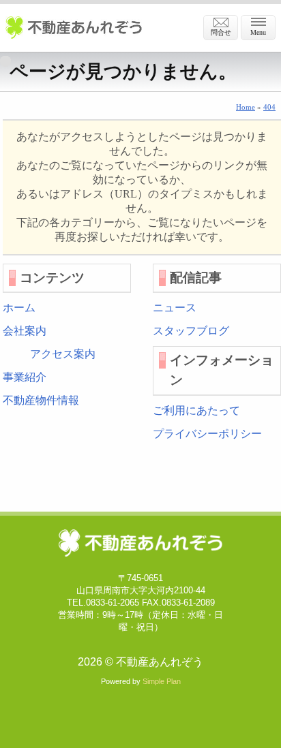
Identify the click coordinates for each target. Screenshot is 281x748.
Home (245, 107)
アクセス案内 (62, 354)
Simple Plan (162, 681)
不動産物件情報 (41, 400)
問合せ (221, 32)
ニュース (174, 307)
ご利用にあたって (196, 410)
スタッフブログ (191, 331)
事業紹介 (24, 377)
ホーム (19, 307)
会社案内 (24, 331)
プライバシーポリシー (207, 433)
